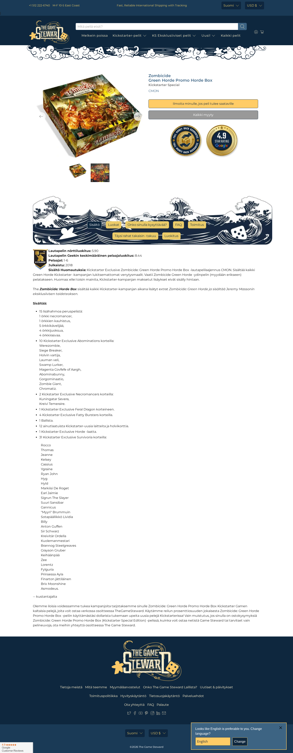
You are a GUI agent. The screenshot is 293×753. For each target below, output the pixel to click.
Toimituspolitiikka (103, 696)
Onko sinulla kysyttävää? (147, 225)
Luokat (113, 225)
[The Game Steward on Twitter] (129, 714)
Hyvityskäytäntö (133, 696)
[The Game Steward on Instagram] (152, 714)
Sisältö (94, 225)
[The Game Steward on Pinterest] (146, 714)
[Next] (138, 116)
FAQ (178, 225)
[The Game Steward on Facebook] (135, 714)
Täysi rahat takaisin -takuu (135, 236)
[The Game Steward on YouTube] (141, 714)
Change (240, 741)
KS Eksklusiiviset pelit (171, 35)
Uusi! (206, 35)
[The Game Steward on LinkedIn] (158, 714)
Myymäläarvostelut (125, 687)
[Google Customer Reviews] (16, 747)
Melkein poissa (95, 35)
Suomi (228, 5)
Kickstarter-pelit (127, 35)
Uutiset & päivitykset (216, 687)
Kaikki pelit (231, 35)
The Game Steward (151, 746)
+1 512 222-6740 (39, 5)
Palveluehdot (193, 696)
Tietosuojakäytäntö (164, 696)
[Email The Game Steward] (164, 714)
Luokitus (171, 236)
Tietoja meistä (71, 687)
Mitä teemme (96, 687)
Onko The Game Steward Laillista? (170, 687)
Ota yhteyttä (134, 705)
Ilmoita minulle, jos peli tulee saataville (203, 104)
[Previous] (41, 116)
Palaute (163, 705)
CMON (153, 91)
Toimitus (197, 225)
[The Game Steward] (49, 32)
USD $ (252, 5)
